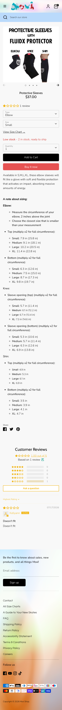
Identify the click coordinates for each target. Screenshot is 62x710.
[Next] (58, 85)
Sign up (14, 582)
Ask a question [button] (31, 488)
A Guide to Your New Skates (20, 612)
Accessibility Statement (17, 636)
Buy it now (31, 167)
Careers (8, 654)
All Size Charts (11, 606)
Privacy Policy (11, 648)
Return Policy (11, 630)
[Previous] (4, 85)
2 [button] (29, 85)
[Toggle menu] (5, 6)
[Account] (48, 5)
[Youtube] (10, 673)
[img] (11, 508)
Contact (8, 600)
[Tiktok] (20, 673)
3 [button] (33, 85)
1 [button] (25, 85)
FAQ (5, 618)
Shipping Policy (12, 624)
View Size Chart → (14, 132)
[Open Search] (5, 17)
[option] (31, 54)
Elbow (9, 115)
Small (8, 125)
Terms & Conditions (14, 642)
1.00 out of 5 (39, 456)
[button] (11, 106)
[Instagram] (15, 673)
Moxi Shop (24, 701)
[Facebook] (5, 673)
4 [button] (36, 85)
